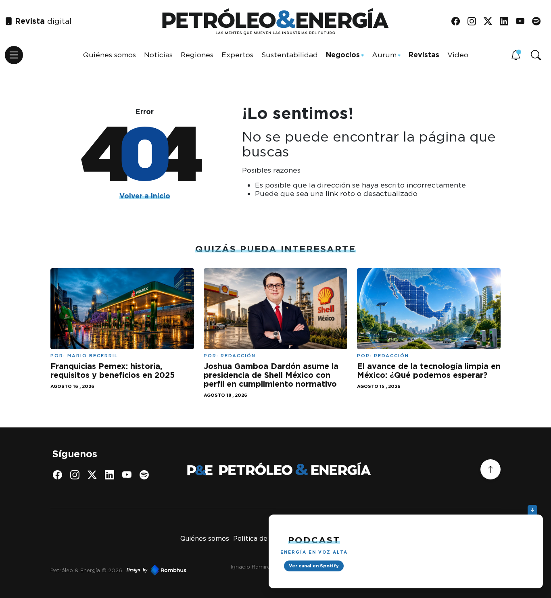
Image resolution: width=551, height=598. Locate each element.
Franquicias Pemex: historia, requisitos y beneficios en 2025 (112, 370)
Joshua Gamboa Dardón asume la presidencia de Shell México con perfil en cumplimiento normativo (271, 374)
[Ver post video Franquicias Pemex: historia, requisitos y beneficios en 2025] (122, 308)
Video (457, 54)
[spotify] (539, 22)
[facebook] (458, 22)
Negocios (343, 54)
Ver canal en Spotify (314, 566)
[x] (491, 22)
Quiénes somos (109, 54)
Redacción (238, 355)
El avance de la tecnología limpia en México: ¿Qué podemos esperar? (429, 370)
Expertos (237, 54)
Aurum (384, 54)
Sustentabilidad (289, 54)
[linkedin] (507, 22)
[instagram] (475, 22)
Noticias (158, 54)
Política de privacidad (268, 538)
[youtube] (523, 22)
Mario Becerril (92, 355)
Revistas (424, 54)
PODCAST (314, 539)
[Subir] (490, 469)
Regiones (197, 54)
